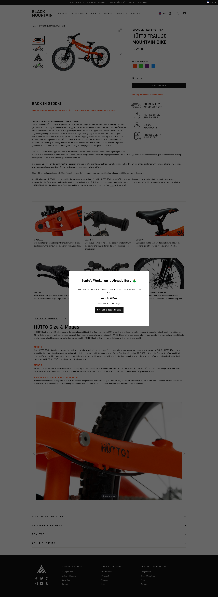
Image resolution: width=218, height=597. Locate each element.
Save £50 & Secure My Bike (109, 310)
